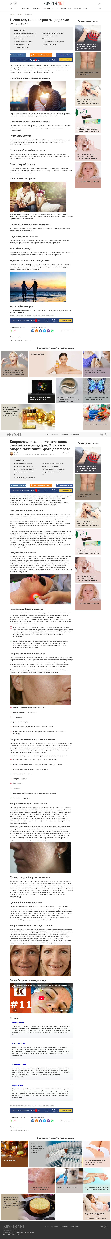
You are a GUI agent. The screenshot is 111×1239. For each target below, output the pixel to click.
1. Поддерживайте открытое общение (25, 33)
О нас (46, 434)
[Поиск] (100, 8)
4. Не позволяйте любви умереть (23, 41)
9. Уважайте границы (48, 39)
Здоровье (36, 8)
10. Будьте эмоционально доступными (53, 41)
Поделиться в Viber (48, 330)
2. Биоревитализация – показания (24, 472)
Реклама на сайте (16, 337)
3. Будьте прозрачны (20, 39)
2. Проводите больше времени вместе (25, 36)
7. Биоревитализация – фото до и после (53, 469)
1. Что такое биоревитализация (23, 463)
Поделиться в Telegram (44, 330)
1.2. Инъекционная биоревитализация (25, 469)
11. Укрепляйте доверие (49, 44)
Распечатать (67, 330)
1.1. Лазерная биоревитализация (23, 466)
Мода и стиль (66, 8)
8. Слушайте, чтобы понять (49, 36)
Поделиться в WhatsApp (52, 330)
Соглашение (64, 434)
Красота (55, 8)
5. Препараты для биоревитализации (52, 463)
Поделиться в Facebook (65, 55)
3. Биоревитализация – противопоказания (26, 475)
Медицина (46, 8)
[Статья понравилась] (11, 330)
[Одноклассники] (15, 3)
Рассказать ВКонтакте (19, 55)
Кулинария (26, 8)
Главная (11, 8)
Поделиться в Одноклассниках (42, 55)
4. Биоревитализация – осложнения (24, 478)
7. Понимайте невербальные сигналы (52, 33)
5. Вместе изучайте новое (21, 44)
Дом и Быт (77, 8)
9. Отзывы (45, 475)
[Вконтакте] (11, 3)
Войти (99, 3)
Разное (86, 8)
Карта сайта (54, 434)
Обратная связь (75, 434)
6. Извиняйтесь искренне (21, 47)
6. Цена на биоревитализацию (50, 466)
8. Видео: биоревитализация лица (52, 472)
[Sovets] (54, 4)
